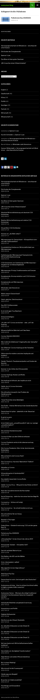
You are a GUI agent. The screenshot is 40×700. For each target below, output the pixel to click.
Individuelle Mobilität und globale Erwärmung (16, 603)
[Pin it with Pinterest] (11, 167)
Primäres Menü (37, 5)
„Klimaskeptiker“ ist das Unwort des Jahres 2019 (17, 539)
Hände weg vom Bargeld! (9, 674)
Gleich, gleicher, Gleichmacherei (11, 299)
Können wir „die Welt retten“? (11, 234)
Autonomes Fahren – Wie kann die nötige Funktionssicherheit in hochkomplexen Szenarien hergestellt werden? (19, 595)
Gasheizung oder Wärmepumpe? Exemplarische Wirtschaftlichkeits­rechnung (16, 256)
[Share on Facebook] (2, 167)
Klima (3, 97)
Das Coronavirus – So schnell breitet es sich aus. (17, 508)
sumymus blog (7, 5)
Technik (3, 109)
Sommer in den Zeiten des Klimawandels (14, 369)
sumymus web (6, 31)
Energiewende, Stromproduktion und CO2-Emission (18, 276)
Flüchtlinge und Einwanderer (10, 686)
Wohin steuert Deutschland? (10, 293)
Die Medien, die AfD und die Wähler (13, 556)
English (3, 90)
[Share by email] (18, 167)
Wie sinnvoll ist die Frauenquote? (12, 668)
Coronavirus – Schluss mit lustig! (12, 502)
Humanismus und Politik (9, 608)
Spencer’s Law (5, 55)
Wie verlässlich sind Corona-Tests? (12, 456)
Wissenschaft (5, 117)
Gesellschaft (5, 93)
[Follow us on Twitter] (2, 158)
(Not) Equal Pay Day (7, 574)
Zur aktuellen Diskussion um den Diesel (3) (15, 626)
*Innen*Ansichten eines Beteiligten (12, 400)
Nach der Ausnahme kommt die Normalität (15, 490)
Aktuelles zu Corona (7, 467)
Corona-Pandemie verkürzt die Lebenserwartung (17, 442)
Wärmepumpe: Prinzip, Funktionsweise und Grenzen (18, 270)
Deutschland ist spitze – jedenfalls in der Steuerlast (18, 411)
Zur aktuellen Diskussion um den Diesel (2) (15, 632)
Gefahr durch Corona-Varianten (11, 386)
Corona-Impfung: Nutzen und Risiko (13, 375)
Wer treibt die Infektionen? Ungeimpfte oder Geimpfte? (19, 342)
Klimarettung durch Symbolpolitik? (12, 473)
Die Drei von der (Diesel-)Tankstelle (12, 620)
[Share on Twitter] (5, 167)
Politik (3, 101)
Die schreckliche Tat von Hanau (11, 514)
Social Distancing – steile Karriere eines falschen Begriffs (20, 496)
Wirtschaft (4, 113)
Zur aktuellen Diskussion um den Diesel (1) (15, 637)
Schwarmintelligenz (7, 317)
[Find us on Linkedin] (5, 158)
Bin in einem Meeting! (8, 662)
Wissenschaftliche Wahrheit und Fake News (15, 330)
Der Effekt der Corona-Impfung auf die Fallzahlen (17, 348)
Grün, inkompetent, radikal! (10, 562)
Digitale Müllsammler (8, 614)
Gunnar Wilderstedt (7, 148)
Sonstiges (4, 105)
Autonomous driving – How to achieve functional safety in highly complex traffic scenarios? (19, 586)
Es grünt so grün (6, 417)
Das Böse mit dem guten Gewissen (12, 59)
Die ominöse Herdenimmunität (11, 431)
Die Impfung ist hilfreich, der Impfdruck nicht (16, 380)
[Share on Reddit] (8, 167)
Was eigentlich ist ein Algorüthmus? (13, 568)
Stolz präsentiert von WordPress (10, 697)
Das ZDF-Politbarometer (9, 305)
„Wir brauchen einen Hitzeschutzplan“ (13, 63)
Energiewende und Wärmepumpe (12, 282)
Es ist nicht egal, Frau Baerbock (11, 311)
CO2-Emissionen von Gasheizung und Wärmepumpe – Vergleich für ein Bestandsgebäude (19, 263)
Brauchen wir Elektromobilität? (11, 680)
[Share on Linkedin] (14, 167)
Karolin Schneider (7, 135)
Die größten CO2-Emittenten (10, 228)
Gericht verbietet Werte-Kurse (11, 550)
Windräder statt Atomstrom (22, 144)
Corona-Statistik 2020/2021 (10, 336)
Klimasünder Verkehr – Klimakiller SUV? (14, 545)
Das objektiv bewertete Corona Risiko (13, 479)
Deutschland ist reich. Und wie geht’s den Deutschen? (18, 579)
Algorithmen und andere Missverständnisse (15, 657)
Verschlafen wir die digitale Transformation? (15, 651)
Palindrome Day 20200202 (21, 18)
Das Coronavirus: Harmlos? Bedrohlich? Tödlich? (17, 462)
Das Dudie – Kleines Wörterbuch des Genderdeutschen (19, 406)
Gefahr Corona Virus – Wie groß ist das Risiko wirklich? (19, 485)
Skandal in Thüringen (8, 519)
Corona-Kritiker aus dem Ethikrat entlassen (15, 436)
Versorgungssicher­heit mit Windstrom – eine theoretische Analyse (19, 149)
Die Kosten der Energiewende (11, 51)
